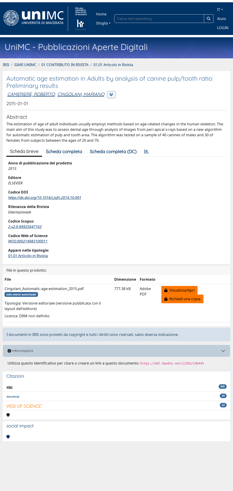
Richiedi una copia (183, 298)
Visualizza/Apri (181, 290)
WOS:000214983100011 (28, 241)
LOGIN (222, 27)
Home (101, 14)
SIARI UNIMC (25, 64)
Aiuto (221, 18)
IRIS (6, 64)
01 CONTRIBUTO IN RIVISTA (65, 64)
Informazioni (22, 350)
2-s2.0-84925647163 (25, 226)
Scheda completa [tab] (64, 151)
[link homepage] (35, 18)
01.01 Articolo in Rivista (113, 64)
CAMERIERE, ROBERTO (31, 94)
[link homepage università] (81, 18)
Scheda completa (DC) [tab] (113, 151)
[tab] (146, 151)
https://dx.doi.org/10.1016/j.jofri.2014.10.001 (44, 197)
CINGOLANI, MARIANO (80, 94)
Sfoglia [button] (102, 23)
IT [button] (218, 9)
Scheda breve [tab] (24, 151)
